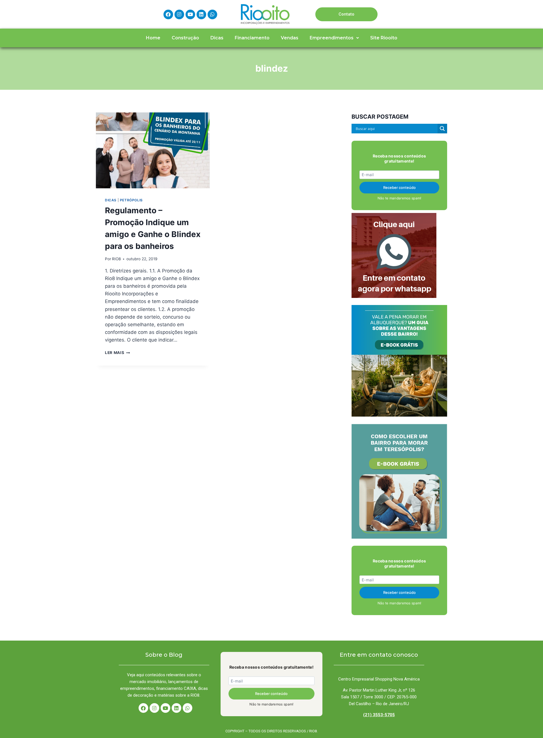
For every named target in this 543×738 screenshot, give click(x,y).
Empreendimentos (332, 37)
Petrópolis (131, 200)
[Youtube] (190, 14)
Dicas (216, 37)
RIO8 (116, 259)
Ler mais (117, 352)
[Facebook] (168, 14)
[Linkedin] (201, 14)
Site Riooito (383, 37)
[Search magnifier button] (442, 128)
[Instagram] (179, 14)
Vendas (289, 37)
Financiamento (252, 37)
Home (153, 37)
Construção (185, 37)
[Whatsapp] (212, 14)
